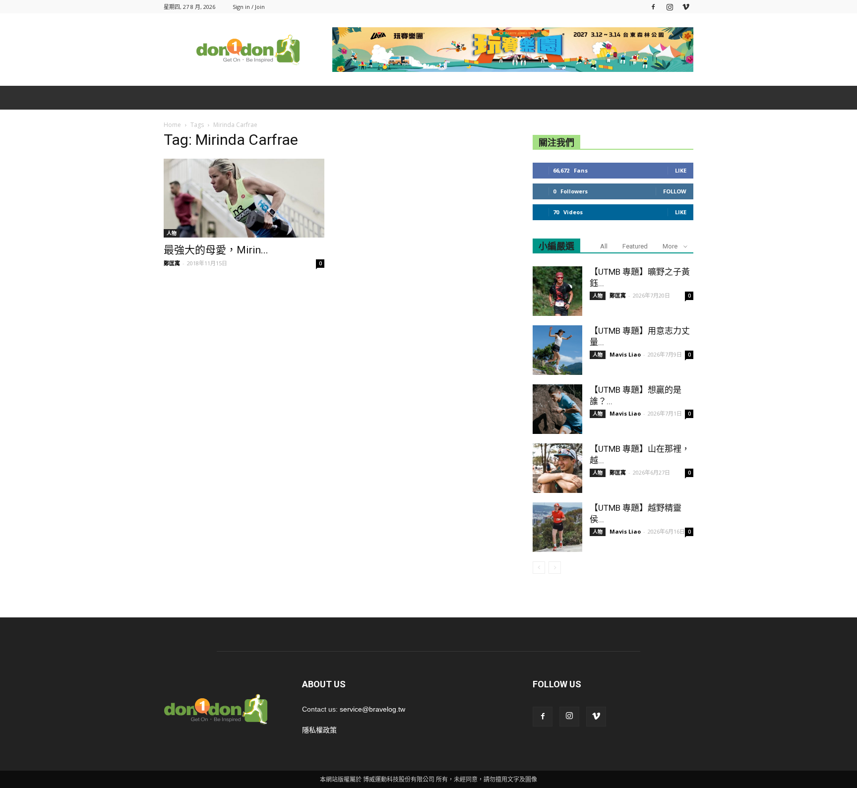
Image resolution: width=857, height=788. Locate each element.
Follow (674, 191)
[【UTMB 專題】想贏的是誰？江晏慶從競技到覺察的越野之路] (557, 409)
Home (172, 125)
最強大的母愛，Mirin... (216, 250)
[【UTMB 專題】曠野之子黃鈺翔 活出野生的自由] (557, 291)
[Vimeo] (685, 6)
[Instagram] (669, 6)
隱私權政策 (319, 730)
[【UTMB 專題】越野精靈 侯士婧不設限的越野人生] (557, 527)
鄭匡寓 (172, 263)
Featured (635, 246)
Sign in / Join (249, 6)
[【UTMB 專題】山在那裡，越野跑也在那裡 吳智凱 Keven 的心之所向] (557, 468)
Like (680, 170)
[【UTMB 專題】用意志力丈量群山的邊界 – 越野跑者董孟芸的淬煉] (557, 350)
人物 (172, 233)
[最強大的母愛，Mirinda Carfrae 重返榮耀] (244, 198)
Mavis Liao (625, 354)
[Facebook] (653, 6)
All (604, 246)
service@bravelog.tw (372, 709)
